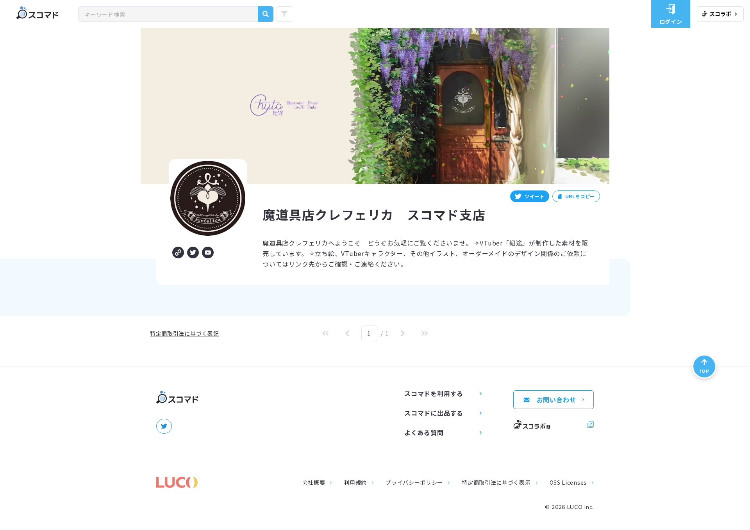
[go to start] (325, 333)
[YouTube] (208, 252)
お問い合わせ (556, 399)
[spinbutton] (369, 333)
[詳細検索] (284, 14)
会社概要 (313, 482)
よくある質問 (424, 432)
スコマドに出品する (433, 413)
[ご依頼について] (178, 252)
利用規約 (355, 482)
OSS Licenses (568, 482)
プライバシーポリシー (414, 482)
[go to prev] (347, 333)
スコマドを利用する (433, 393)
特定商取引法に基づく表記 (184, 333)
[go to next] (403, 333)
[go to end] (424, 333)
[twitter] (164, 426)
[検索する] (265, 14)
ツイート (534, 196)
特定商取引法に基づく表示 (496, 482)
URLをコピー (580, 196)
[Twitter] (193, 252)
